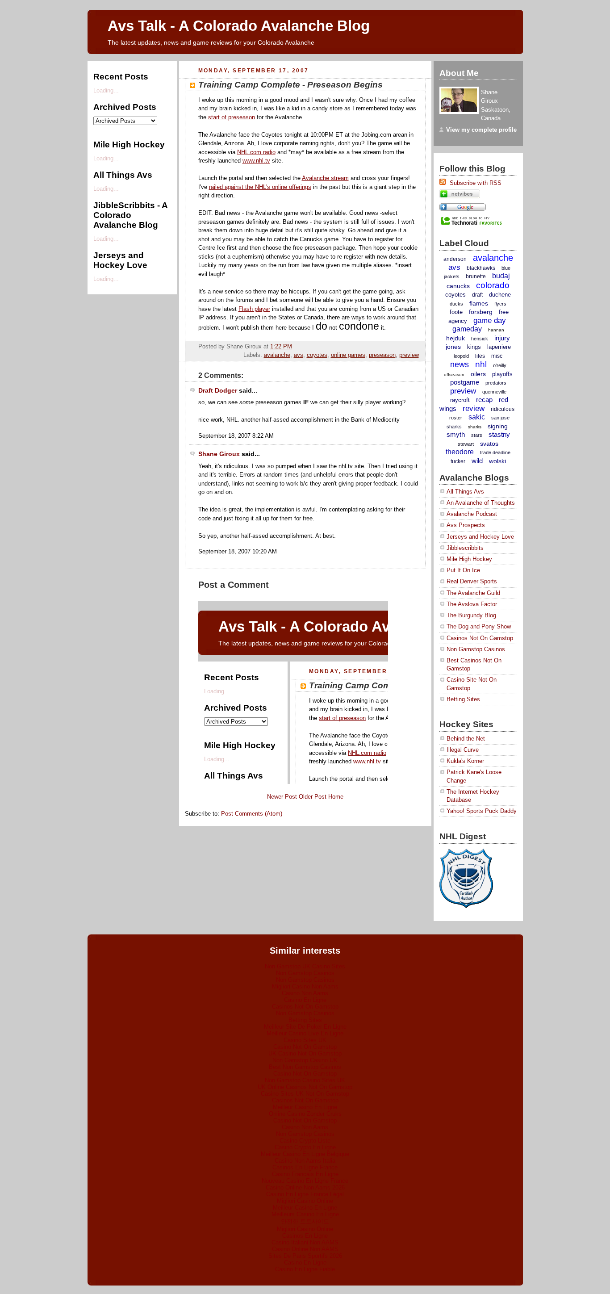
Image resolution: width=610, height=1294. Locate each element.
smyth (456, 434)
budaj (501, 276)
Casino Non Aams (305, 993)
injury (502, 338)
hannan (496, 329)
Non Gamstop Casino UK (305, 1060)
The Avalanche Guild (473, 593)
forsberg (481, 311)
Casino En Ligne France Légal (305, 1194)
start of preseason (231, 117)
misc (496, 356)
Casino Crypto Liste (305, 1140)
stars (476, 435)
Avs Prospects (466, 525)
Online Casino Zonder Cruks (305, 1113)
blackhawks (481, 268)
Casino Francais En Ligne (305, 1174)
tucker (458, 461)
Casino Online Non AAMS (305, 1249)
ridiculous (502, 409)
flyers (500, 303)
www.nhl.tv (256, 160)
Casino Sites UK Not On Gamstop (305, 1093)
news (459, 364)
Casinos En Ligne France (305, 1167)
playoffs (502, 374)
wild (477, 461)
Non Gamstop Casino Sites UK (305, 1080)
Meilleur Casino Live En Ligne (305, 1033)
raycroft (460, 400)
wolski (497, 461)
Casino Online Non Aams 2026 (305, 1187)
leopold (461, 356)
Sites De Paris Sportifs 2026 (305, 1255)
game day (489, 320)
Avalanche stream (325, 178)
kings (474, 346)
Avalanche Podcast (472, 514)
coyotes (317, 355)
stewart (466, 444)
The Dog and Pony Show (479, 626)
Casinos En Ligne (305, 1235)
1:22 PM (281, 346)
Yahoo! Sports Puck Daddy (482, 811)
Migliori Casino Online (305, 1201)
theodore (460, 452)
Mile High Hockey (469, 559)
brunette (476, 276)
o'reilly (499, 365)
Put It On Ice (463, 570)
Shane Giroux (219, 453)
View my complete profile (481, 129)
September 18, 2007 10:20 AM (237, 551)
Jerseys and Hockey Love (480, 536)
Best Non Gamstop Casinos (305, 1067)
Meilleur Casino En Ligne (305, 1107)
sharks (474, 426)
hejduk (455, 338)
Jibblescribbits (465, 547)
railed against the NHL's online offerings (260, 187)
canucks (458, 285)
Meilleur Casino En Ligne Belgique (305, 1154)
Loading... (106, 90)
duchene (500, 294)
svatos (489, 443)
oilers (478, 373)
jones (453, 346)
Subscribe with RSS (474, 183)
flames (478, 303)
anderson (455, 259)
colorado (493, 285)
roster (455, 417)
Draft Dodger (217, 390)
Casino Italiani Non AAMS (305, 1242)
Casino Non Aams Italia (305, 1160)
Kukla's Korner (465, 761)
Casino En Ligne (305, 1000)
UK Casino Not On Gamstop (305, 1053)
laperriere (499, 346)
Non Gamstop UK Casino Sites (305, 966)
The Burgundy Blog (471, 615)
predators (495, 382)
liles (480, 356)
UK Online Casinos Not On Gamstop (305, 1087)
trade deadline (495, 452)
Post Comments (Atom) (251, 813)
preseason (382, 355)
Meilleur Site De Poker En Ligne (305, 1026)
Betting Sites (463, 699)
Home (335, 796)
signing (498, 426)
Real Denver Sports (472, 581)
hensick (479, 338)
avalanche (277, 355)
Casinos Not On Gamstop (480, 638)
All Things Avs (465, 491)
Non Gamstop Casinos (476, 649)
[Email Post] (418, 346)
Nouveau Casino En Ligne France (305, 1180)
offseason (454, 374)
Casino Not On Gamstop (305, 1046)
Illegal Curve (463, 749)
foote (456, 312)
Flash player (254, 309)
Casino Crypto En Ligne (305, 1147)
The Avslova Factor (472, 604)
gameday (467, 329)
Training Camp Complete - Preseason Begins (290, 84)
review (474, 408)
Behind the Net (466, 738)
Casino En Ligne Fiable (305, 1269)
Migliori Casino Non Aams (305, 986)
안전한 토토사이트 (305, 1221)
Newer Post (282, 796)
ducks (456, 303)
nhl (481, 364)
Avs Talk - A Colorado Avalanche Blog (239, 26)
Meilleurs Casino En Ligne (305, 1214)
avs (298, 355)
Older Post (312, 796)
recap (484, 399)
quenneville (494, 391)
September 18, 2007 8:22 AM (236, 435)
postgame (464, 382)
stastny (499, 434)
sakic (476, 417)
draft (477, 295)
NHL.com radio (256, 152)
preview (409, 355)
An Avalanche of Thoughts (481, 502)
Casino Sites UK (305, 1040)
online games (348, 355)
